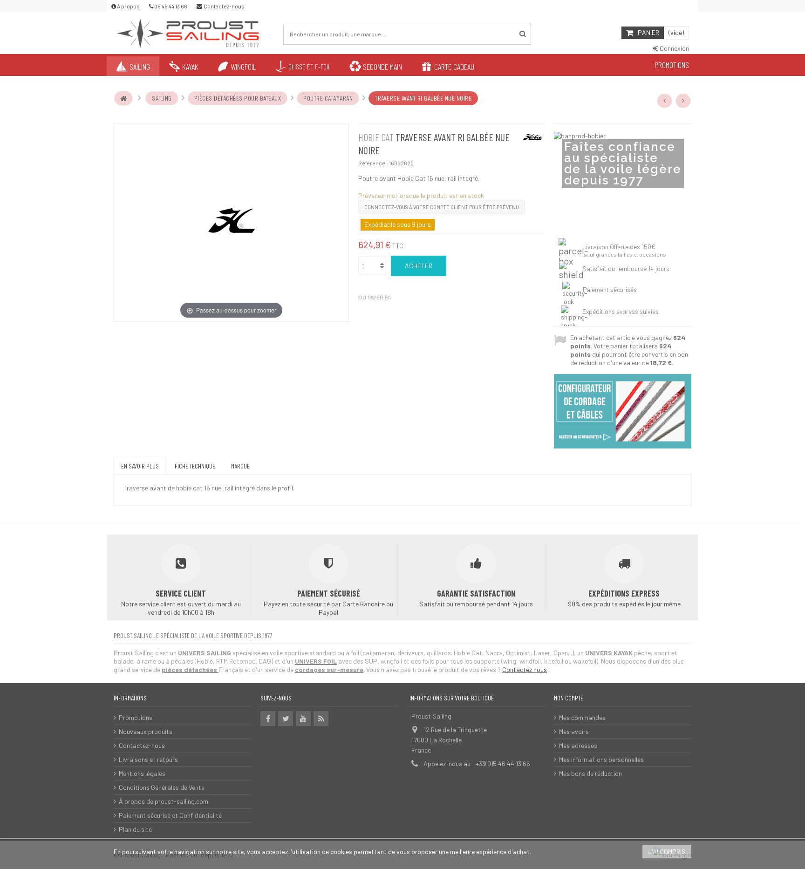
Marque (240, 466)
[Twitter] (285, 718)
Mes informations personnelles (601, 759)
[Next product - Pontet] (683, 101)
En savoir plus (140, 466)
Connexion (673, 48)
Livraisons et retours (148, 759)
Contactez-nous (142, 745)
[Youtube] (303, 718)
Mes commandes (582, 717)
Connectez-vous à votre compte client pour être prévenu (441, 207)
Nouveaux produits (145, 731)
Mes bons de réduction (590, 773)
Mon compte (568, 698)
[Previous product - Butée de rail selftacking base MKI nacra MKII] (665, 101)
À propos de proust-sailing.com (163, 801)
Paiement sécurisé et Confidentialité (170, 815)
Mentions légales (142, 773)
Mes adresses (578, 745)
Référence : (373, 163)
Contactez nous (524, 669)
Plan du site (135, 829)
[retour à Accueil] (123, 98)
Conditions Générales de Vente (162, 787)
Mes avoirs (574, 731)
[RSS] (321, 718)
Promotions (135, 717)
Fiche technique (195, 466)
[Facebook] (267, 718)
